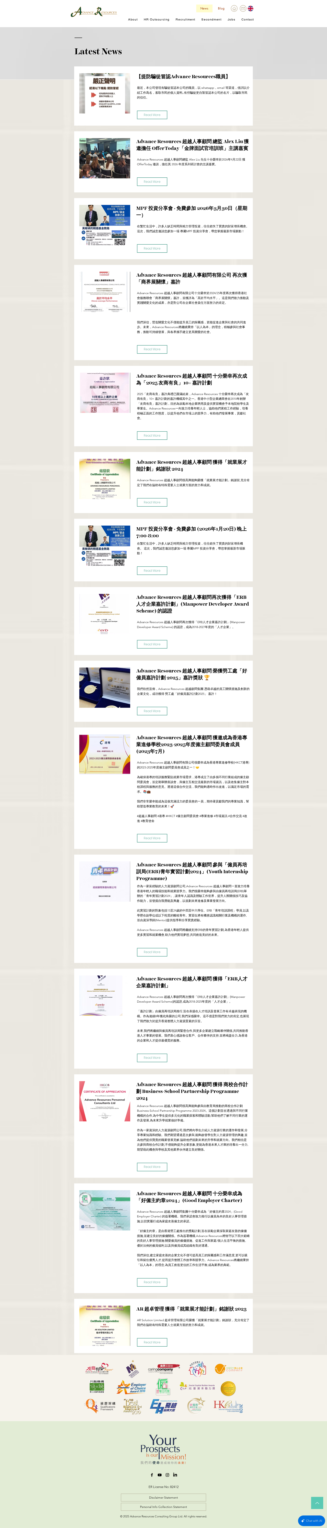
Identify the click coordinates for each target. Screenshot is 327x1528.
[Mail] (243, 8)
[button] (133, 20)
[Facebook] (151, 1475)
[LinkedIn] (175, 1475)
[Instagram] (167, 1475)
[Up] (317, 1503)
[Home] (234, 8)
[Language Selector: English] (253, 8)
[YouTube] (159, 1475)
